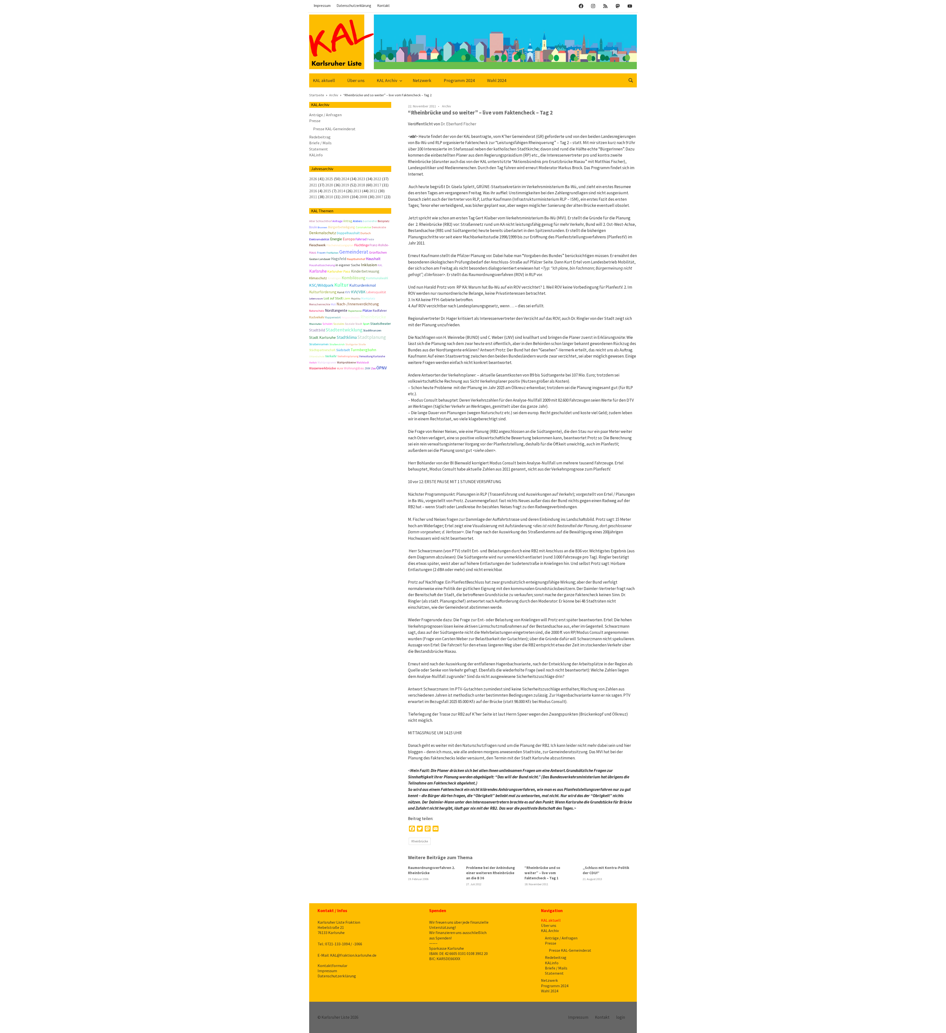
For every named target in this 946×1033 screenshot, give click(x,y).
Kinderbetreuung (365, 271)
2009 (345, 196)
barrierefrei (370, 221)
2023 (361, 178)
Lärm (346, 298)
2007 (379, 196)
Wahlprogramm (327, 362)
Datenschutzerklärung (354, 5)
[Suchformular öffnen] (631, 79)
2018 (361, 184)
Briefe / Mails (320, 142)
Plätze (367, 310)
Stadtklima (347, 337)
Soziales (338, 324)
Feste (370, 239)
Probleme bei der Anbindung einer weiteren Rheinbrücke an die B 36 (490, 872)
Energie (336, 239)
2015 (327, 190)
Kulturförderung (323, 292)
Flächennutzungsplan (340, 245)
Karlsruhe (318, 271)
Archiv (446, 106)
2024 (345, 178)
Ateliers (357, 221)
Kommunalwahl (377, 278)
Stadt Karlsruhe (322, 337)
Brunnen (322, 227)
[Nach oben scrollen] (937, 1024)
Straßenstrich (337, 344)
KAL (380, 265)
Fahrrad (361, 239)
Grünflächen (378, 252)
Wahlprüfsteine (346, 362)
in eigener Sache (348, 265)
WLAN (340, 368)
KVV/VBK (358, 291)
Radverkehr (316, 317)
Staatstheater (380, 323)
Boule (313, 227)
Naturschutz (316, 310)
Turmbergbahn (363, 349)
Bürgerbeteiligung (341, 227)
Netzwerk (422, 80)
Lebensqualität (376, 292)
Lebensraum (316, 298)
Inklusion (369, 264)
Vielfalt (313, 362)
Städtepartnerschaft (322, 350)
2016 (313, 190)
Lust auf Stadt (333, 298)
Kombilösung (353, 277)
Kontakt (383, 5)
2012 (373, 190)
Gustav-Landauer (319, 259)
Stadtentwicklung (344, 330)
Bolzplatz (383, 221)
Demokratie (379, 227)
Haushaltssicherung (322, 265)
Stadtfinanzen (372, 330)
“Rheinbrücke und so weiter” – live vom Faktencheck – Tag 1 (542, 872)
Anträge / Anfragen (325, 114)
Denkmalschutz (322, 232)
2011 (313, 196)
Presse (315, 120)
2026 (313, 178)
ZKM (367, 368)
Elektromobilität (319, 239)
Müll (333, 304)
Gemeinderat (353, 251)
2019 (345, 184)
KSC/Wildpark (321, 285)
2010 (329, 196)
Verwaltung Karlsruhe (372, 356)
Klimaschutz (318, 278)
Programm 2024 (459, 80)
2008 (363, 196)
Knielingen (334, 278)
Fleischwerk (317, 245)
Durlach (365, 233)
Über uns (356, 80)
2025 (329, 178)
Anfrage (337, 221)
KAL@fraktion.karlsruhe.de (353, 955)
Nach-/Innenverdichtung (358, 304)
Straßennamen (319, 344)
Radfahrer (380, 311)
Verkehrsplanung (348, 356)
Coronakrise (363, 227)
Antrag (347, 221)
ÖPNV (381, 368)
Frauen (321, 252)
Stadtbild (317, 330)
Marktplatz (368, 298)
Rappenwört (333, 317)
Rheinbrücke (419, 841)
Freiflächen (332, 252)
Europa (349, 239)
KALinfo (316, 154)
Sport (366, 324)
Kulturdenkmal (362, 285)
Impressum (322, 5)
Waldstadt (362, 362)
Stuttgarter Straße (355, 344)
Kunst (340, 292)
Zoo (373, 368)
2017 (377, 184)
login (620, 1017)
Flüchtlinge (361, 245)
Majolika (355, 298)
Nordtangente (336, 310)
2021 (313, 184)
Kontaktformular (332, 965)
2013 (357, 190)
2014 (341, 190)
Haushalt (373, 258)
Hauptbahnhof (356, 259)
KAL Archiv (387, 80)
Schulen (327, 324)
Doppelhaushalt (348, 233)
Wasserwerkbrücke (322, 368)
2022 (377, 178)
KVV (347, 292)
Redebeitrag (320, 136)
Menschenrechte (319, 304)
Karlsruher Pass (338, 271)
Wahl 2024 (496, 80)
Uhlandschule (316, 356)
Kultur (341, 284)
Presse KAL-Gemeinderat (334, 128)
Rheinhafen (315, 324)
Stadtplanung (371, 337)
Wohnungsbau (354, 368)
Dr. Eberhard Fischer (458, 124)
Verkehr (331, 356)
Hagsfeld (338, 258)
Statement (318, 149)
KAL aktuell (324, 80)
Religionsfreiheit (350, 317)
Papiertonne (355, 310)
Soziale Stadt (353, 324)
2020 (329, 184)
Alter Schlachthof (320, 221)
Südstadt (343, 350)
